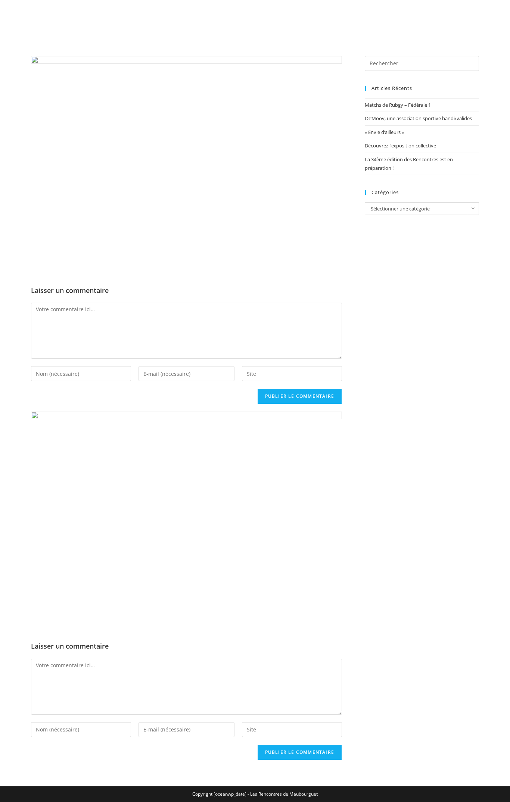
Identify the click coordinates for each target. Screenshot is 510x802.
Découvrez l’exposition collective (400, 145)
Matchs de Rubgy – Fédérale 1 (398, 105)
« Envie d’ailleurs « (385, 132)
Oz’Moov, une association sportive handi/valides (418, 118)
